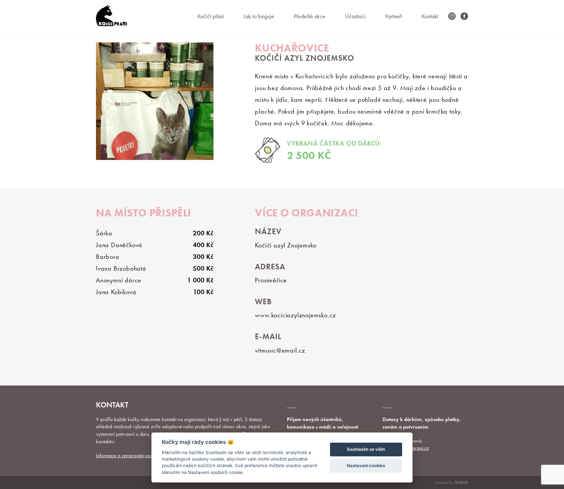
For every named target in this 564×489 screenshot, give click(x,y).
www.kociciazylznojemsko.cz (295, 315)
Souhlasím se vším (366, 449)
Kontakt (430, 16)
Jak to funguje (258, 16)
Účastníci (355, 16)
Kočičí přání (210, 16)
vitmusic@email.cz (280, 350)
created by (443, 482)
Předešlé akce (309, 16)
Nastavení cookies (366, 465)
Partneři (393, 16)
